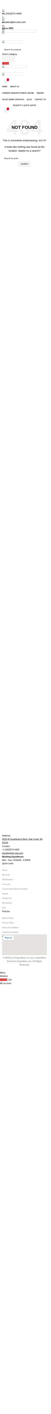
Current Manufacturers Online (15, 1080)
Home (4, 1062)
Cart (4, 1099)
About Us (6, 1066)
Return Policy (7, 1109)
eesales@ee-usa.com (12, 1045)
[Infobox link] (24, 686)
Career (5, 1085)
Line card (6, 1076)
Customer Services (10, 1123)
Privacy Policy (8, 1114)
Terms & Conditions (10, 1119)
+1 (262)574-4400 (10, 1041)
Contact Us (7, 1090)
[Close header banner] (3, 3)
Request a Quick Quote (24, 105)
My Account (7, 1094)
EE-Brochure (7, 1071)
